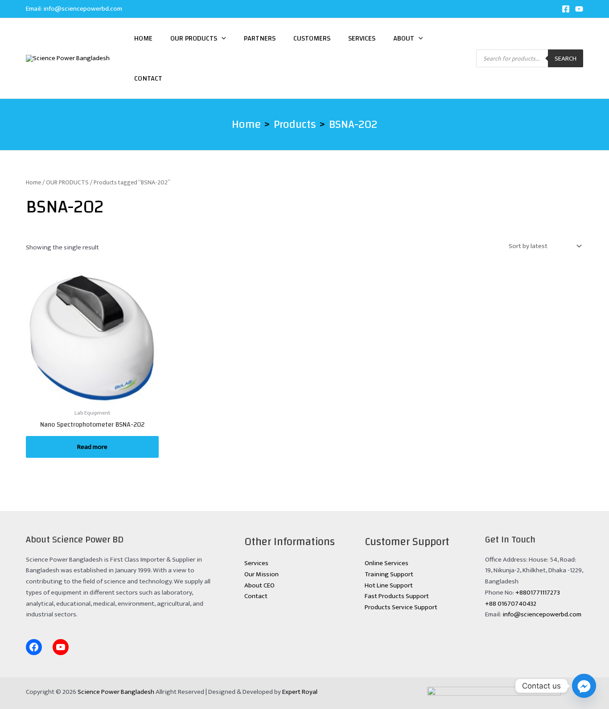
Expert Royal (299, 691)
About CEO (259, 585)
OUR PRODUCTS (67, 182)
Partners (260, 38)
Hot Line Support (389, 585)
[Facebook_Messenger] (584, 686)
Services (361, 38)
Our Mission (261, 574)
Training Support (389, 574)
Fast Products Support (397, 596)
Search (565, 58)
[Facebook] (566, 9)
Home (143, 38)
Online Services (386, 563)
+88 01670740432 (510, 603)
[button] (221, 38)
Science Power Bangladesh (116, 691)
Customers (311, 38)
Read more (92, 446)
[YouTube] (579, 9)
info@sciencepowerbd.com (82, 8)
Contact (148, 78)
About (403, 38)
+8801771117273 (537, 592)
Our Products (193, 38)
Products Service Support (401, 607)
